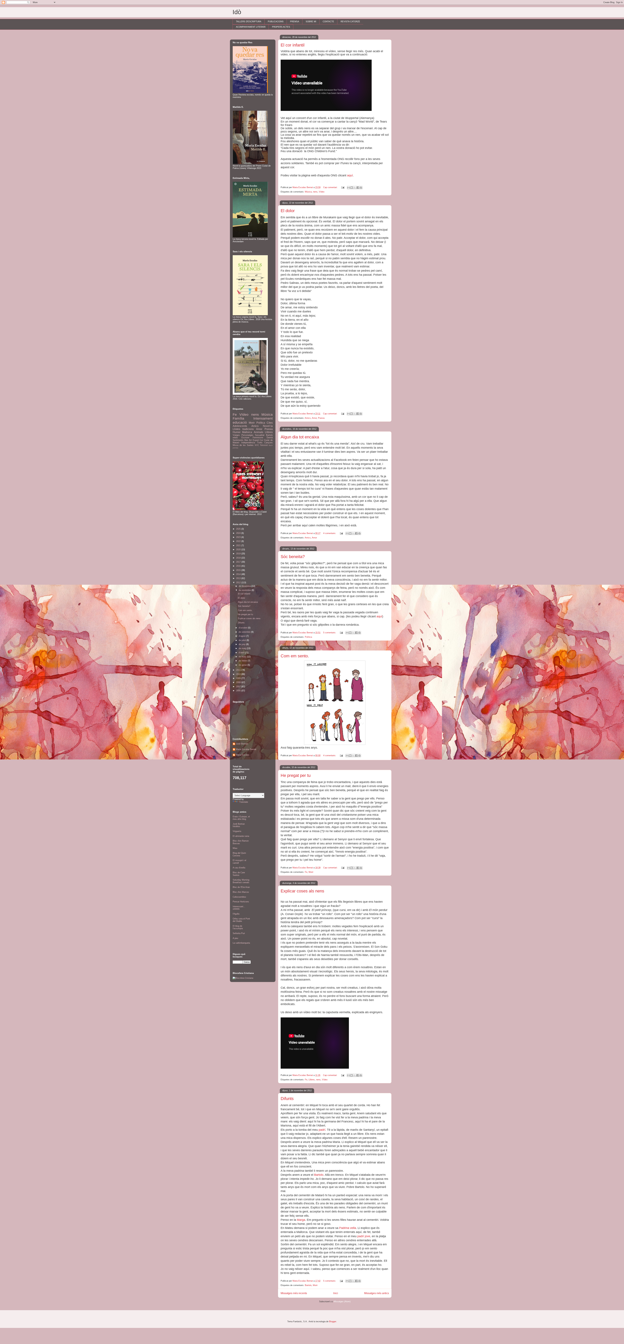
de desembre (245, 586)
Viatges (236, 435)
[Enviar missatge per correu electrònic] (342, 187)
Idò (237, 12)
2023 (238, 537)
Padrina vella (347, 1228)
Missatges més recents (294, 1293)
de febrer (243, 660)
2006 (238, 690)
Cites (270, 422)
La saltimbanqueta (241, 943)
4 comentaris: (330, 533)
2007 (238, 686)
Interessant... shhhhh (239, 907)
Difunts (287, 1098)
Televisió (264, 445)
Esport (256, 440)
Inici (335, 1293)
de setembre (245, 632)
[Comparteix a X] (354, 187)
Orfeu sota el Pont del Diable (241, 919)
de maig (243, 648)
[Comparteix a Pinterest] (361, 187)
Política (308, 637)
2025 (238, 529)
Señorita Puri (239, 933)
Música (308, 192)
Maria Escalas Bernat (246, 749)
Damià (270, 437)
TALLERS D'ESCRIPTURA (248, 21)
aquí (350, 175)
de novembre (245, 590)
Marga (301, 1219)
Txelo (259, 442)
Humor (236, 432)
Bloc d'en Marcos (241, 892)
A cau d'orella (239, 867)
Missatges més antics (376, 1293)
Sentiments (238, 440)
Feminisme (258, 437)
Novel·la (268, 426)
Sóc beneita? (293, 556)
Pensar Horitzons (241, 901)
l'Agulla (236, 914)
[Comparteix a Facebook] (357, 187)
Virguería (237, 831)
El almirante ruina (241, 836)
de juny (242, 644)
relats (235, 437)
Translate (243, 802)
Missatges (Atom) (342, 1301)
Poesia (321, 418)
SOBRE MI (311, 21)
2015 (238, 570)
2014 (238, 574)
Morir (311, 872)
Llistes (236, 429)
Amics (308, 418)
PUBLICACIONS (276, 21)
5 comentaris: (330, 632)
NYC (257, 445)
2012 (238, 582)
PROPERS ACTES (281, 27)
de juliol (243, 640)
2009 (238, 678)
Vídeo (321, 192)
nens (315, 192)
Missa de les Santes (243, 445)
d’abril (242, 652)
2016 (238, 566)
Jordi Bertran (242, 744)
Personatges (247, 435)
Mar (246, 440)
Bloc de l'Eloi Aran (241, 887)
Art (250, 440)
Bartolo (318, 1174)
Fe (306, 872)
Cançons (268, 442)
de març (243, 656)
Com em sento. (295, 655)
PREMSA (294, 21)
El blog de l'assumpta (238, 927)
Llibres (312, 1079)
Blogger (332, 1321)
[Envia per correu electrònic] (348, 187)
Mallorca (247, 432)
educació (240, 422)
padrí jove (363, 1236)
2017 (238, 562)
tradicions (248, 429)
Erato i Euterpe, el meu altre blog (241, 817)
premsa (235, 448)
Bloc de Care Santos (239, 873)
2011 (238, 670)
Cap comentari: (330, 187)
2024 (238, 533)
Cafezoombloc (239, 897)
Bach (271, 445)
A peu (235, 938)
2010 (238, 674)
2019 (238, 553)
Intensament (263, 418)
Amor (314, 418)
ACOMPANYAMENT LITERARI (251, 27)
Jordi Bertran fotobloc (239, 825)
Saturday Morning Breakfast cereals (241, 881)
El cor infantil (293, 45)
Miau (235, 848)
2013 (238, 578)
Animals (258, 432)
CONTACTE (328, 21)
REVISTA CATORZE (350, 21)
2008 (238, 682)
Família (238, 418)
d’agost (242, 636)
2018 (238, 558)
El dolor (288, 210)
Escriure (245, 437)
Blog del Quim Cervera (239, 854)
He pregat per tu (296, 775)
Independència (248, 442)
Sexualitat (259, 435)
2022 (238, 541)
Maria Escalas (242, 755)
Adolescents (240, 426)
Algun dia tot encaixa (300, 437)
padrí (322, 1129)
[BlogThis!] (351, 187)
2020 (238, 549)
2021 (238, 545)
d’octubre (243, 627)
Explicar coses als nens (302, 891)
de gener (243, 665)
